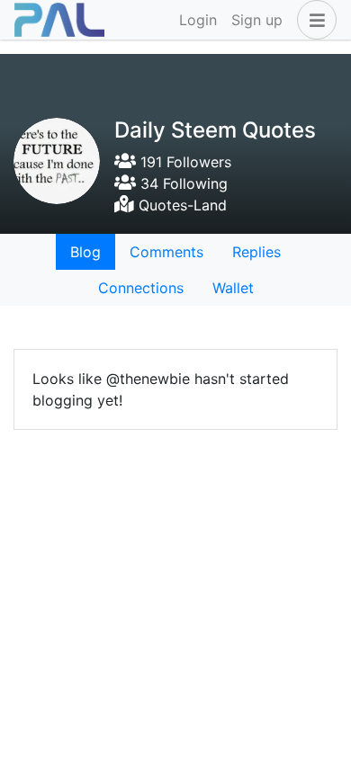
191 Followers (183, 162)
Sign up (257, 20)
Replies (256, 252)
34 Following (182, 183)
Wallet (233, 288)
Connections (141, 288)
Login (198, 20)
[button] (313, 20)
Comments (166, 252)
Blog (85, 252)
